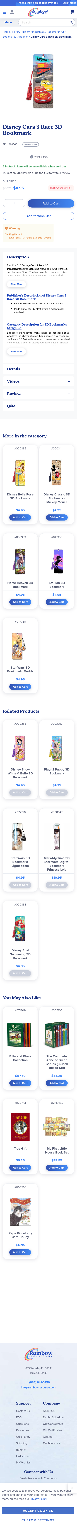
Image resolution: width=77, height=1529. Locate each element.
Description (18, 257)
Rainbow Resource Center (38, 1354)
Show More (16, 284)
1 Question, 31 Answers (17, 173)
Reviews (14, 393)
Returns (21, 1450)
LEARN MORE (69, 3)
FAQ (18, 1417)
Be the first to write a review (52, 172)
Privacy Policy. (38, 1499)
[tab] (38, 257)
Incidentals (38, 32)
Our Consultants (53, 1424)
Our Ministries (51, 1443)
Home (6, 32)
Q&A (11, 406)
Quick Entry (23, 1437)
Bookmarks (53, 32)
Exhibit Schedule (53, 1417)
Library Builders (21, 32)
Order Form (23, 1456)
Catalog (47, 1437)
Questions (22, 1424)
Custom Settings (37, 1520)
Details (13, 369)
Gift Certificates (52, 1430)
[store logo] (38, 12)
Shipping (21, 1443)
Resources (22, 1430)
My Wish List (23, 1462)
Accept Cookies (38, 1510)
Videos (13, 381)
